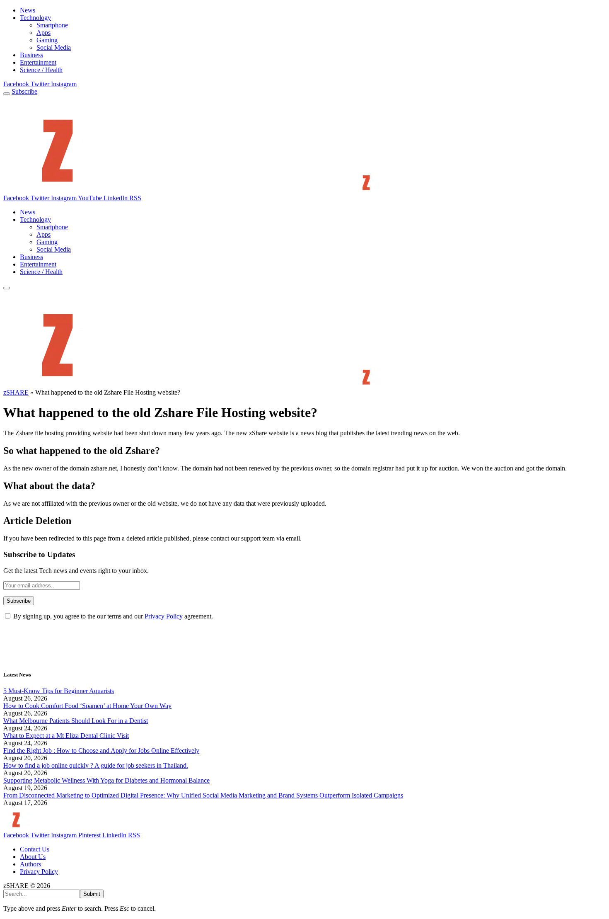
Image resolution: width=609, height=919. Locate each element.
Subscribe (24, 91)
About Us (33, 856)
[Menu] (6, 93)
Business (31, 54)
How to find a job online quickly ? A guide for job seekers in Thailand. (95, 765)
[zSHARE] (219, 190)
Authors (30, 864)
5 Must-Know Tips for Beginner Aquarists (58, 690)
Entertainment (38, 62)
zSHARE (16, 392)
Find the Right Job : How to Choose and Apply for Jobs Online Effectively (101, 750)
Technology (35, 17)
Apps (43, 32)
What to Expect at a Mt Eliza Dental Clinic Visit (66, 735)
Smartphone (52, 25)
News (27, 10)
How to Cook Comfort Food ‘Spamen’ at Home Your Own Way (87, 705)
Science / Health (41, 69)
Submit (91, 894)
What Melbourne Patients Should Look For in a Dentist (75, 720)
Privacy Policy (164, 616)
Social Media (53, 47)
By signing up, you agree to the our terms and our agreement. (112, 616)
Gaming (47, 40)
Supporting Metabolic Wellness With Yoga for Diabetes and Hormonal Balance (106, 780)
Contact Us (34, 849)
